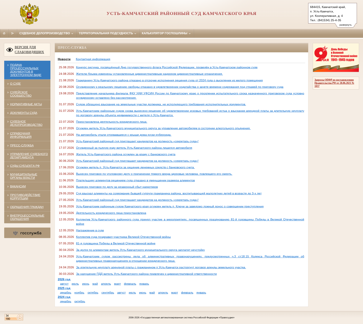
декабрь (65, 292)
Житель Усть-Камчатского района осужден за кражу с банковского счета (125, 154)
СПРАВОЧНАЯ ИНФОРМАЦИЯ (21, 135)
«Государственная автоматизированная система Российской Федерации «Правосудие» (187, 317)
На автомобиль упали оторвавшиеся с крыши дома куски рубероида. (123, 134)
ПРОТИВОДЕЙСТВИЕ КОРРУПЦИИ (25, 196)
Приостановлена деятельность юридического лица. (111, 121)
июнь (85, 283)
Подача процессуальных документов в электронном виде (25, 70)
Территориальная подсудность (106, 33)
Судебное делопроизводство (45, 33)
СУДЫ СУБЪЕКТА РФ (25, 165)
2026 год (64, 279)
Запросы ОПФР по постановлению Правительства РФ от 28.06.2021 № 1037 (334, 83)
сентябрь (107, 292)
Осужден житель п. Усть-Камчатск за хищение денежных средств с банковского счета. (135, 167)
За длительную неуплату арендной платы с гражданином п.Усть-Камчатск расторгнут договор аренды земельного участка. (161, 267)
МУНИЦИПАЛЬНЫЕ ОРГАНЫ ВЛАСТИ (23, 176)
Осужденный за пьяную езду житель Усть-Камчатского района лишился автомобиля (134, 147)
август (64, 283)
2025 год (64, 288)
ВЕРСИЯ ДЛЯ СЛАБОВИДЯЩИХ (29, 49)
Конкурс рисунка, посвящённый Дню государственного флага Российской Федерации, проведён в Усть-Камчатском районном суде (167, 67)
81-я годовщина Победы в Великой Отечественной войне (115, 243)
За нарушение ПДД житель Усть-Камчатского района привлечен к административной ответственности (146, 273)
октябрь (93, 292)
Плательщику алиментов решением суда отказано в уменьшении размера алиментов (135, 180)
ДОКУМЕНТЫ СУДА (23, 113)
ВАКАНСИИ (18, 186)
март (117, 283)
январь (144, 283)
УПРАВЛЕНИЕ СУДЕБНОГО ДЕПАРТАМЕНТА (29, 155)
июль (75, 283)
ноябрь (79, 292)
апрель (106, 283)
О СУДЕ (15, 83)
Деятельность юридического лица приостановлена (111, 213)
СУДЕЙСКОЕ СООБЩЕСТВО (21, 94)
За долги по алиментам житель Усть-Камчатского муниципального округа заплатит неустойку (140, 250)
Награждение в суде (90, 230)
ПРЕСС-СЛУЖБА (22, 145)
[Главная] (4, 33)
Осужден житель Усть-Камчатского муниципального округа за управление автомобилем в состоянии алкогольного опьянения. (163, 128)
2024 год (64, 297)
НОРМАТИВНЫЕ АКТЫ (26, 104)
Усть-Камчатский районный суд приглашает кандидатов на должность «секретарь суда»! (137, 141)
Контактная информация (93, 59)
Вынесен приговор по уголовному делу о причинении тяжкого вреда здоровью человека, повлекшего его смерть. (154, 173)
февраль (130, 283)
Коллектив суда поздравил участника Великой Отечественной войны (123, 236)
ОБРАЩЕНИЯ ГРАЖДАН (26, 207)
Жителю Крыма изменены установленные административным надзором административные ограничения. (149, 73)
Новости (64, 59)
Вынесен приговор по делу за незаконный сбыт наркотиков (117, 186)
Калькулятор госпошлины (165, 33)
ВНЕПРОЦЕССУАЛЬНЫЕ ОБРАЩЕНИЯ (27, 217)
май (95, 283)
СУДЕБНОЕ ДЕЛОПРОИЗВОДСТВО (26, 123)
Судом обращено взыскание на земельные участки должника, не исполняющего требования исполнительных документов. (161, 104)
